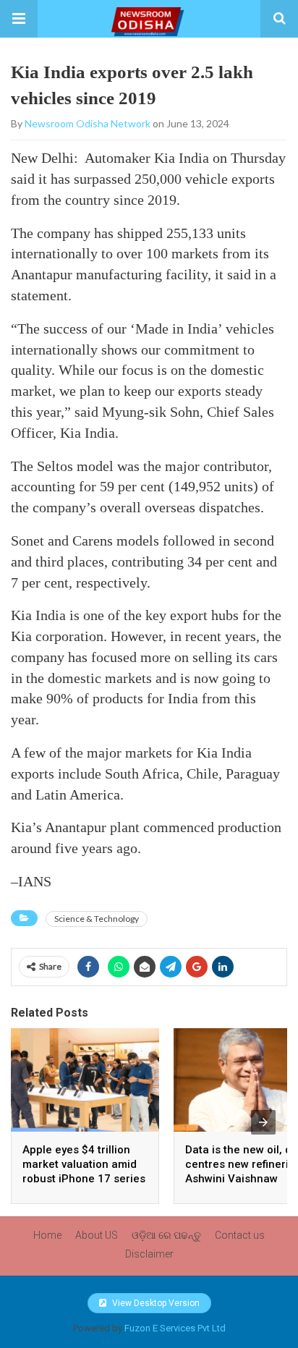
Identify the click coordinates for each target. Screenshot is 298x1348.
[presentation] (263, 1122)
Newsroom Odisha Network (87, 123)
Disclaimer (149, 1254)
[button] (19, 19)
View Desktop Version (155, 1303)
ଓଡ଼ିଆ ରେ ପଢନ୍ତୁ (166, 1235)
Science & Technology (96, 918)
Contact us (240, 1235)
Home (47, 1235)
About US (96, 1235)
